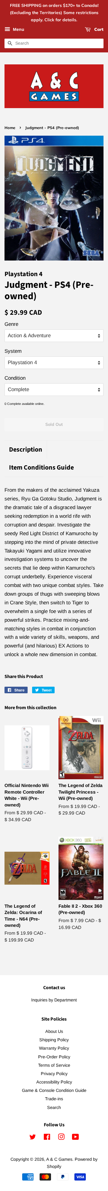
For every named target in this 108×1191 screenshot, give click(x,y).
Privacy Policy (54, 1073)
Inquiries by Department (54, 1000)
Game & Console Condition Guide (54, 1090)
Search (54, 1107)
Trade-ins (54, 1098)
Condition (15, 378)
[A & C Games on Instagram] (61, 1138)
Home (9, 127)
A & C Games (59, 1159)
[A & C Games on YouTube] (75, 1138)
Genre (11, 324)
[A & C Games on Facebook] (47, 1138)
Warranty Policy (54, 1048)
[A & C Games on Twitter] (32, 1138)
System (13, 351)
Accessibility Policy (54, 1082)
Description (25, 449)
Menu (18, 29)
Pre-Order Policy (54, 1056)
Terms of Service (54, 1065)
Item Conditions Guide (41, 467)
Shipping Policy (54, 1039)
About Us (54, 1031)
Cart (98, 29)
